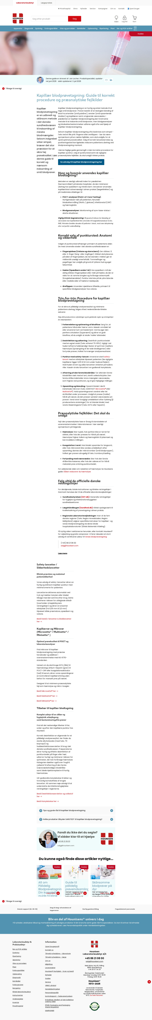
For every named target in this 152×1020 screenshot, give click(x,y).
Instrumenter (18, 995)
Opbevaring (92, 28)
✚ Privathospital (64, 8)
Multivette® (67, 391)
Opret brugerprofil (52, 946)
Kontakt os (49, 950)
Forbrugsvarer (18, 985)
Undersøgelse (18, 999)
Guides (48, 978)
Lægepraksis (46, 3)
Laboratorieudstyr (25, 3)
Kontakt (122, 8)
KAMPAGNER (49, 1011)
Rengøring (16, 988)
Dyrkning (38, 28)
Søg (75, 18)
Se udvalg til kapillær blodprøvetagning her (81, 162)
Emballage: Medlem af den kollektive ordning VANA (59, 1001)
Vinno (75, 8)
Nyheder (83, 8)
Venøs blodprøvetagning (96, 536)
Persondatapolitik (52, 993)
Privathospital (18, 1006)
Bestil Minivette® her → (47, 701)
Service (92, 8)
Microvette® (100, 389)
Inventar (16, 1002)
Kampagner (102, 8)
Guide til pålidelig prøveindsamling (77, 886)
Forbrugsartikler (51, 28)
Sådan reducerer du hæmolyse (77, 471)
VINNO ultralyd (50, 985)
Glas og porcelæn (67, 28)
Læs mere (62, 553)
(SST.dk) (85, 497)
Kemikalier (81, 28)
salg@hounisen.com (69, 545)
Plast (113, 28)
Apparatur (18, 28)
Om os (113, 8)
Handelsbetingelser (52, 989)
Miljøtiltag (49, 964)
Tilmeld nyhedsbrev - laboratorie (58, 953)
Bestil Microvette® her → (47, 691)
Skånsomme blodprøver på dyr (102, 886)
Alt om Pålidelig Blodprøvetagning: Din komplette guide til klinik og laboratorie (51, 891)
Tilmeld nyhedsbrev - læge (55, 957)
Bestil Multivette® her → (47, 696)
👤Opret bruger (133, 8)
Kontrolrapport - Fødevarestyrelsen (58, 996)
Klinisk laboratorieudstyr (22, 992)
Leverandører (50, 968)
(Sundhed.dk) (86, 507)
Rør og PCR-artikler (125, 28)
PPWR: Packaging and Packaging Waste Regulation (57, 1006)
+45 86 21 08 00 (64, 841)
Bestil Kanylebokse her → (48, 801)
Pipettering (104, 28)
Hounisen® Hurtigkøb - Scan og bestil (59, 971)
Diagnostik (28, 28)
